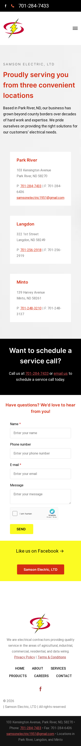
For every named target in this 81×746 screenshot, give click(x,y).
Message (16, 485)
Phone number (20, 444)
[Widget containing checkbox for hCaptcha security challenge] (34, 513)
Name (14, 424)
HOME (20, 668)
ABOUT (37, 668)
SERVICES (58, 668)
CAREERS (41, 676)
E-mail (14, 465)
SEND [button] (22, 529)
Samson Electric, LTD (41, 569)
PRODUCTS (18, 676)
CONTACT (64, 676)
